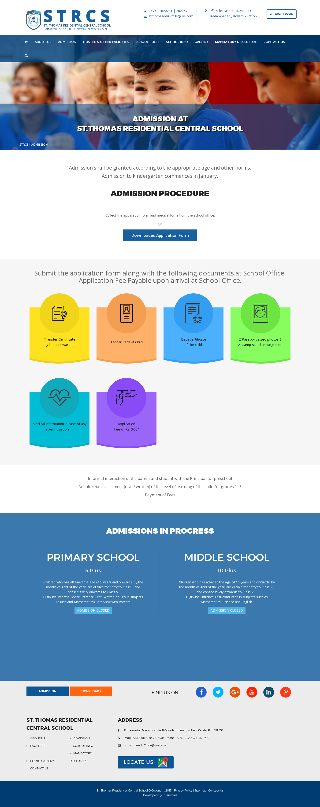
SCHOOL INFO (177, 41)
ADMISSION (67, 41)
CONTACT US (274, 41)
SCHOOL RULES (147, 41)
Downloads (90, 691)
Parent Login (282, 14)
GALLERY (201, 41)
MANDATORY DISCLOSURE (236, 41)
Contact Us (215, 790)
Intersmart (170, 795)
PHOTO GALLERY (42, 761)
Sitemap (200, 790)
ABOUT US (43, 41)
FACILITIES (37, 746)
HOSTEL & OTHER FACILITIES (106, 41)
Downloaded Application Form (160, 235)
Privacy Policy (183, 790)
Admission (47, 691)
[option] (93, 583)
